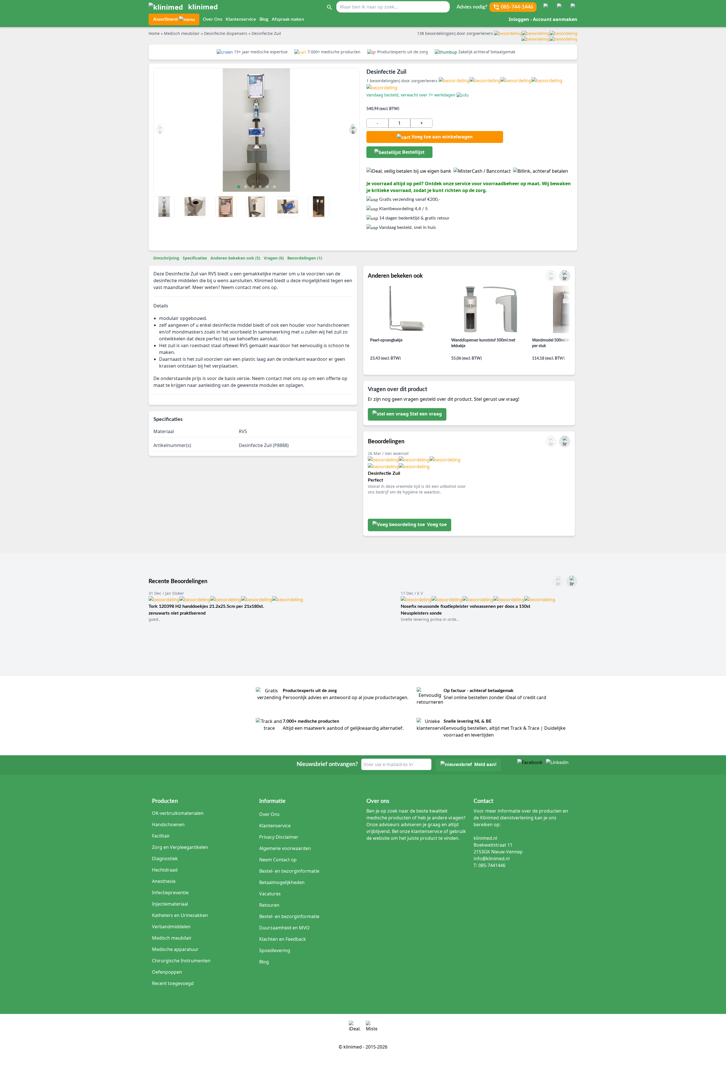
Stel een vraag (426, 414)
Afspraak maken (288, 19)
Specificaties (195, 258)
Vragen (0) (274, 258)
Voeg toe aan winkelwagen (442, 137)
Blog (263, 19)
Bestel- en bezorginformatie (289, 871)
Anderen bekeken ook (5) (235, 258)
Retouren (269, 905)
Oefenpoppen (167, 972)
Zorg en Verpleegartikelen (180, 847)
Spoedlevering (274, 950)
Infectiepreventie (170, 892)
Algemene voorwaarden (285, 848)
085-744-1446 (517, 7)
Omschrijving (166, 258)
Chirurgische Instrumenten (181, 960)
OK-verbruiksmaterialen (178, 813)
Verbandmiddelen (171, 926)
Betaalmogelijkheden (282, 882)
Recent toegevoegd (173, 983)
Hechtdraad (165, 870)
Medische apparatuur (175, 949)
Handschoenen (168, 824)
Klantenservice (241, 19)
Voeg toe (436, 524)
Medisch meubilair (172, 938)
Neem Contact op (278, 860)
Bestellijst (413, 152)
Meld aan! (485, 764)
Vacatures (270, 894)
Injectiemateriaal (170, 904)
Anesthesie (164, 881)
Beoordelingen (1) (304, 258)
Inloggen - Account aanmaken (543, 19)
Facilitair (161, 836)
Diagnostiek (165, 858)
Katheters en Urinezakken (180, 915)
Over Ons (212, 19)
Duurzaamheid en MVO (284, 928)
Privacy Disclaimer (278, 837)
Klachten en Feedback (282, 939)
